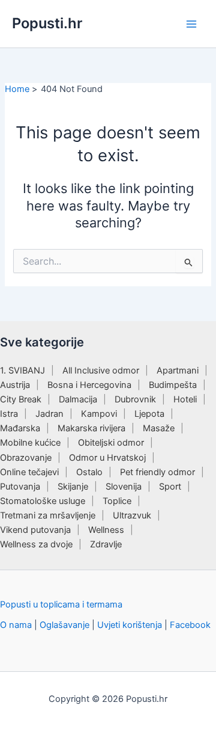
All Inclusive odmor (100, 370)
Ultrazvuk (132, 515)
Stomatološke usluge (42, 501)
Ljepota (149, 413)
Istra (9, 413)
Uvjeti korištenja (129, 625)
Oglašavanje (64, 625)
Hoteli (185, 399)
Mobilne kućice (30, 442)
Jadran (49, 413)
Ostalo (89, 472)
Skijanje (73, 486)
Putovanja (20, 486)
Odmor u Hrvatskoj (107, 457)
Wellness (106, 529)
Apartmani (178, 370)
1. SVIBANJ (22, 370)
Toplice (117, 501)
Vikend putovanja (35, 529)
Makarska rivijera (91, 428)
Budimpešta (173, 385)
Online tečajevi (29, 472)
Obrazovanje (26, 457)
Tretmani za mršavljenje (47, 515)
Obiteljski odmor (111, 442)
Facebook (190, 625)
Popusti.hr (47, 23)
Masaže (159, 428)
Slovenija (124, 486)
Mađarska (20, 428)
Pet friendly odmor (157, 472)
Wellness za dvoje (36, 544)
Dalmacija (78, 399)
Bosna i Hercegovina (89, 385)
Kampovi (99, 413)
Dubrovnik (135, 399)
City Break (20, 399)
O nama (16, 625)
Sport (170, 486)
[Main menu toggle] (191, 24)
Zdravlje (106, 544)
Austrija (15, 385)
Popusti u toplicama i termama (61, 604)
